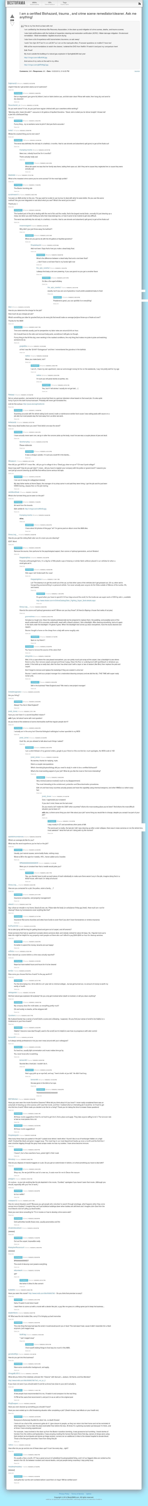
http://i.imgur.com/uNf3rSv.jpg (35, 509)
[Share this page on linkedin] (34, 75)
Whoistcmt (12, 461)
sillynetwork (18, 1270)
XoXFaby (23, 1334)
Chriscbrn (18, 93)
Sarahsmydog (25, 441)
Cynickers (11, 1015)
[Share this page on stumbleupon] (38, 75)
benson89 (12, 1037)
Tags (65, 3)
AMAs (34, 3)
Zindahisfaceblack (15, 1228)
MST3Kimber (13, 1099)
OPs (50, 3)
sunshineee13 (13, 194)
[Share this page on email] (46, 75)
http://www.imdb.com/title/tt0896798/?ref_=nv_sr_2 (26, 1380)
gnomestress (30, 616)
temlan (10, 970)
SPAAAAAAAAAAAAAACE (29, 863)
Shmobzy (11, 1159)
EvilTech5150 (13, 926)
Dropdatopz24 (36, 245)
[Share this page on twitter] (26, 75)
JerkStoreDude (13, 492)
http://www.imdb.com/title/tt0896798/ (42, 1293)
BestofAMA (16, 3)
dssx (10, 307)
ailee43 (11, 904)
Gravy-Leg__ (13, 534)
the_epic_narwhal (42, 268)
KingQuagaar (13, 1403)
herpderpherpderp (15, 1466)
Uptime (88, 1494)
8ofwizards (12, 422)
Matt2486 (11, 175)
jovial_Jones (12, 711)
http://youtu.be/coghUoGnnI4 (33, 404)
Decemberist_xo (14, 105)
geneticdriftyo (13, 1354)
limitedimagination (15, 692)
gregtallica (23, 346)
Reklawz (11, 394)
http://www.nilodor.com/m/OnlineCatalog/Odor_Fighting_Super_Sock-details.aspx (66, 600)
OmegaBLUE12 (14, 1373)
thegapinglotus (25, 557)
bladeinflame (13, 1313)
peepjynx (11, 1179)
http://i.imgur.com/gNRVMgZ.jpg (36, 64)
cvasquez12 (12, 1200)
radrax (27, 356)
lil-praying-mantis (26, 150)
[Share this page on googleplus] (30, 75)
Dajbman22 (12, 83)
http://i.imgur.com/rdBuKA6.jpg (35, 57)
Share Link (11, 90)
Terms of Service (77, 1494)
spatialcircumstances (16, 836)
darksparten (12, 992)
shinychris (28, 656)
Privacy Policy (64, 1494)
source (137, 71)
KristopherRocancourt (16, 1247)
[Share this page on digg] (42, 75)
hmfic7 (10, 130)
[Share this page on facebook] (21, 75)
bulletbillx (11, 1290)
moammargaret (25, 225)
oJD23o (11, 951)
